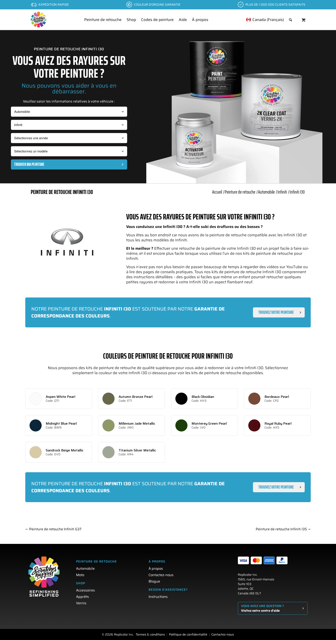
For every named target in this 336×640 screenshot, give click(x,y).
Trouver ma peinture (29, 164)
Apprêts (82, 596)
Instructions (158, 596)
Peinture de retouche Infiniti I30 (62, 192)
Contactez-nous (161, 575)
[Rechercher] (290, 19)
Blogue (154, 581)
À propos (156, 568)
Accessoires (85, 590)
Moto (80, 575)
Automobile (85, 568)
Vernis (81, 603)
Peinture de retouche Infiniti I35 (283, 529)
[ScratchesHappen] (38, 19)
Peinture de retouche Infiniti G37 (53, 529)
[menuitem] (103, 19)
